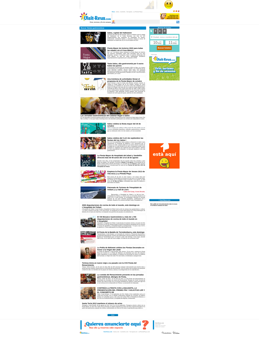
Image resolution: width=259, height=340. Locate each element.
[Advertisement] (136, 16)
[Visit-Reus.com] (95, 21)
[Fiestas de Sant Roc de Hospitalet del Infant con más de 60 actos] (88, 166)
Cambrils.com (124, 332)
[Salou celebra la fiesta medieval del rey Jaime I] (93, 149)
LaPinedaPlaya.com (144, 332)
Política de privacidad (160, 325)
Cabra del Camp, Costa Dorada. (134, 191)
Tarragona (129, 11)
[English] (179, 11)
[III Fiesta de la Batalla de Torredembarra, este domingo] (88, 243)
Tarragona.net (133, 332)
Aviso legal (157, 324)
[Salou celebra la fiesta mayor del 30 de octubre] (93, 133)
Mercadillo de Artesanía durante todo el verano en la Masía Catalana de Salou (163, 204)
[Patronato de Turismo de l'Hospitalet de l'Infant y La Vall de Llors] (93, 198)
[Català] (176, 11)
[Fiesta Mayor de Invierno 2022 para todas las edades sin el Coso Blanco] (93, 59)
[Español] (174, 11)
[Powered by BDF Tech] (176, 333)
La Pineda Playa (137, 11)
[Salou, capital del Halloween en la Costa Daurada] (93, 43)
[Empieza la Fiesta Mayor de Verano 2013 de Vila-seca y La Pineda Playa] (93, 182)
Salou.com (116, 332)
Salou (117, 11)
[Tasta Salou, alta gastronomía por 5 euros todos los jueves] (93, 74)
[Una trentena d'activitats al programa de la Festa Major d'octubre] (93, 89)
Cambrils (122, 11)
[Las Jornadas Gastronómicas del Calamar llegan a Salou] (113, 114)
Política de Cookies (160, 326)
